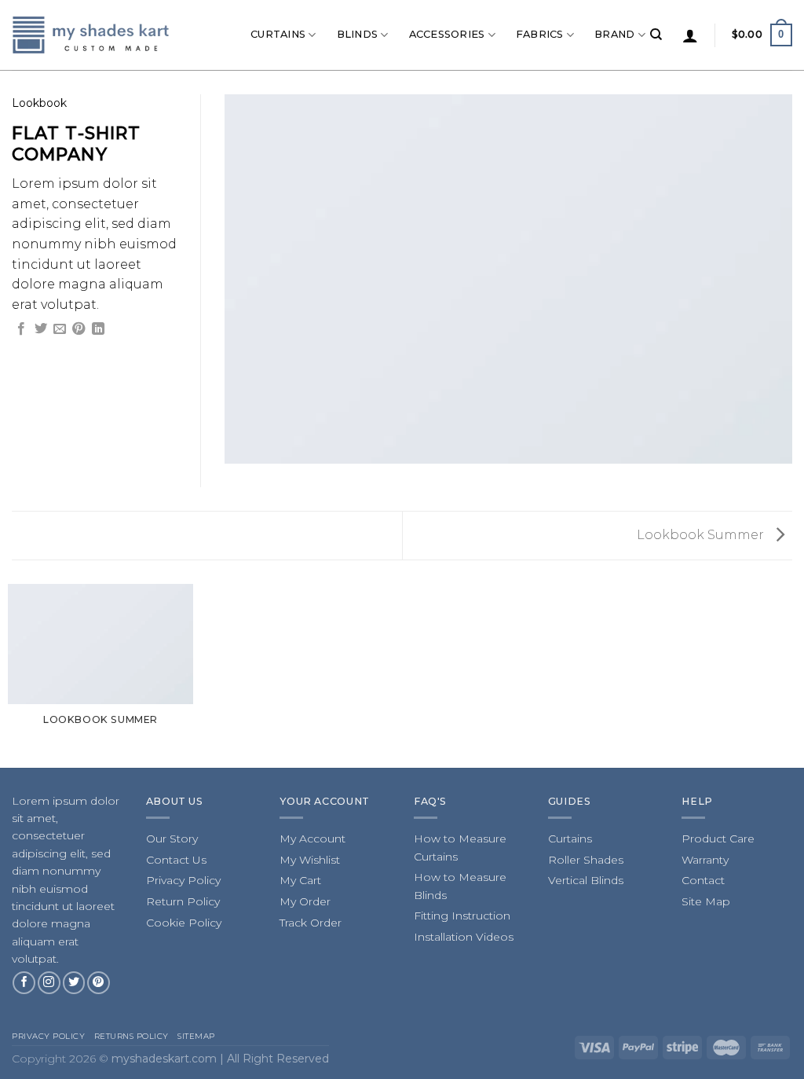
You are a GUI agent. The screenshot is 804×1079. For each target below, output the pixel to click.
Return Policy (183, 901)
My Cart (300, 880)
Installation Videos (463, 937)
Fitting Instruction (462, 915)
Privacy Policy (183, 880)
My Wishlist (310, 860)
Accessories (447, 34)
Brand (614, 34)
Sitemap (196, 1036)
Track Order (311, 923)
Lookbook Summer (702, 534)
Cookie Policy (183, 923)
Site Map (706, 901)
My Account (312, 838)
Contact (703, 880)
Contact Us (176, 860)
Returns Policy (131, 1036)
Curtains (277, 34)
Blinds (357, 34)
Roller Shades (585, 860)
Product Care (718, 838)
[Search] (656, 35)
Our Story (172, 838)
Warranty (705, 860)
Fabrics (540, 34)
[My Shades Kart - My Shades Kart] (92, 35)
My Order (305, 901)
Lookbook (39, 103)
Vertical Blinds (585, 880)
